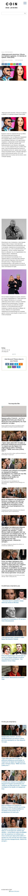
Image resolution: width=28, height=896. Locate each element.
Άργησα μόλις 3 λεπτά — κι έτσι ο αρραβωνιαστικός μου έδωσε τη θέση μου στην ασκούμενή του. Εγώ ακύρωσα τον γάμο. (14, 420)
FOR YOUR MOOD (19, 60)
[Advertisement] (14, 33)
